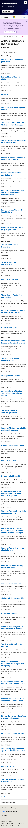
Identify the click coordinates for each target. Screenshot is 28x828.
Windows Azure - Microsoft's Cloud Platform (12, 549)
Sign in (25, 17)
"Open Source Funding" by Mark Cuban (12, 296)
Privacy (10, 821)
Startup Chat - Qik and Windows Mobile (10, 359)
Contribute (4, 821)
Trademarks (4, 826)
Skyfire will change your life (12, 598)
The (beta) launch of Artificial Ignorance (9, 411)
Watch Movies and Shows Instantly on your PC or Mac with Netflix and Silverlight (12, 530)
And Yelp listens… (8, 766)
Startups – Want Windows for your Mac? (13, 60)
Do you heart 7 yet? (9, 328)
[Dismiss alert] (25, 2)
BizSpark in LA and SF (9, 461)
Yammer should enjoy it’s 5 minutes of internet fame (12, 627)
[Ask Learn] (22, 36)
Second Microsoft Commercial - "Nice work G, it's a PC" (13, 159)
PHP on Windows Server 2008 (12, 733)
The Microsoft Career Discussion (9, 246)
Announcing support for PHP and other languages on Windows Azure (12, 192)
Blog (22, 819)
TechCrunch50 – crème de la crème (11, 645)
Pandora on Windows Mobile (12, 445)
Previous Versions (14, 819)
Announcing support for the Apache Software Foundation (13, 750)
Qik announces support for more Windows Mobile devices (13, 682)
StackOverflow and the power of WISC (13, 108)
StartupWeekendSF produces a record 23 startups (13, 141)
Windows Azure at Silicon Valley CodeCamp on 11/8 (14, 512)
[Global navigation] (1, 17)
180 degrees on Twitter (10, 376)
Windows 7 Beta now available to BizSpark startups (13, 429)
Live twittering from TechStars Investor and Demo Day (13, 717)
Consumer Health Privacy (7, 823)
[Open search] (20, 17)
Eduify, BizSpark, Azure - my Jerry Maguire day (12, 228)
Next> (3, 796)
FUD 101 (4, 94)
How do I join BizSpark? (10, 476)
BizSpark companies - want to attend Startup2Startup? (13, 311)
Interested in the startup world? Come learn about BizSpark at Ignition (11, 493)
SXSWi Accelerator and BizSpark (8, 263)
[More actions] (25, 36)
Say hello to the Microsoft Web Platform (11, 211)
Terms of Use (20, 823)
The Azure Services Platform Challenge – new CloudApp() (12, 124)
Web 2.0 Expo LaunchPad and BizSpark (11, 174)
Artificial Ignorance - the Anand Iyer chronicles (11, 36)
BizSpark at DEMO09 (9, 280)
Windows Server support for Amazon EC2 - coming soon (12, 699)
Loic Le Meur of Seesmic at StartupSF (10, 78)
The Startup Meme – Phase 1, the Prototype (12, 780)
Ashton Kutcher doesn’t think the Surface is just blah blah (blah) (12, 663)
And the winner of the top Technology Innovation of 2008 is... (11, 393)
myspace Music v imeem (11, 583)
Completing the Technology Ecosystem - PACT (12, 566)
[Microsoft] (14, 17)
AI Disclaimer (4, 819)
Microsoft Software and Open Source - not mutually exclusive (14, 342)
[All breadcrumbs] (2, 36)
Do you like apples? (9, 613)
